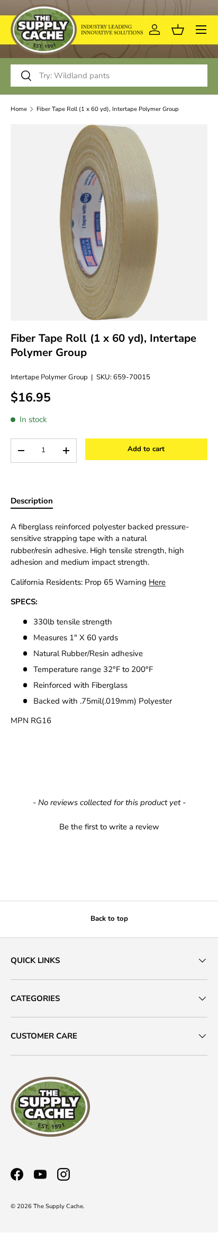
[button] (109, 826)
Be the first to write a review (109, 826)
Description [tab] (32, 501)
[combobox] (109, 75)
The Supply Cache (58, 1206)
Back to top (109, 918)
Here (157, 582)
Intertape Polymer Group (49, 377)
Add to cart (146, 449)
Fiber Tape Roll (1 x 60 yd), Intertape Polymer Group (108, 109)
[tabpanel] (109, 624)
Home (19, 109)
